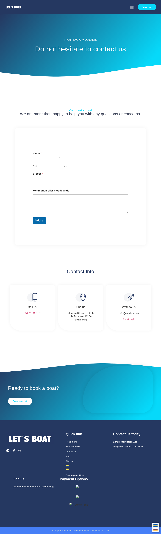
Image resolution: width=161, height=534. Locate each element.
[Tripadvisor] (19, 450)
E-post (38, 173)
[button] (132, 7)
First (35, 166)
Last (65, 166)
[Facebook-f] (13, 450)
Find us (80, 307)
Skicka (39, 220)
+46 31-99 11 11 (32, 313)
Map (68, 456)
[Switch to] (86, 466)
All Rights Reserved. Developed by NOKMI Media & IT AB (80, 530)
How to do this (73, 446)
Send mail (129, 319)
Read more (71, 441)
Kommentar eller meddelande (51, 190)
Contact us (71, 451)
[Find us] (80, 297)
